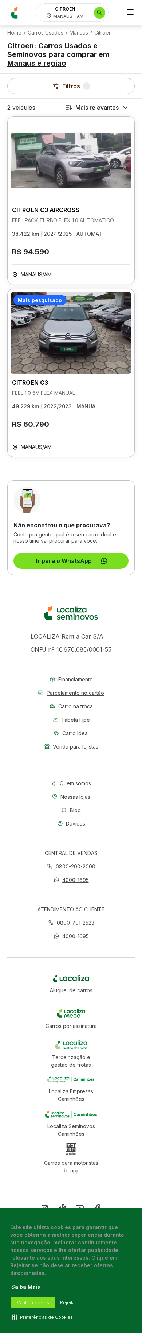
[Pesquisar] (99, 13)
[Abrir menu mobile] (130, 12)
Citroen (103, 33)
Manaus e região (36, 63)
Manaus (79, 33)
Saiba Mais (25, 1287)
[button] (71, 880)
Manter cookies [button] (32, 1302)
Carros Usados (45, 33)
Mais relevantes (97, 107)
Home (14, 33)
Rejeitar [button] (68, 1302)
